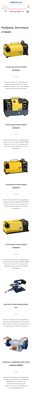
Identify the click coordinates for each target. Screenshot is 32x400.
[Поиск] (28, 7)
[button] (27, 11)
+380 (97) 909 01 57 (16, 11)
